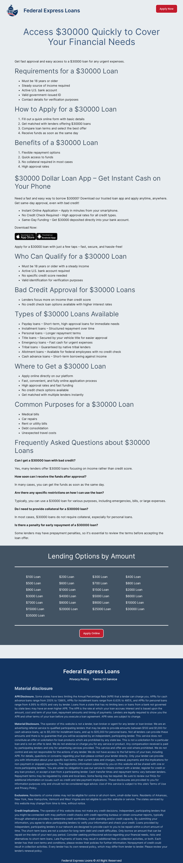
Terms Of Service (105, 679)
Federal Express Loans (52, 10)
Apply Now (167, 9)
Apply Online (91, 633)
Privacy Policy (79, 679)
